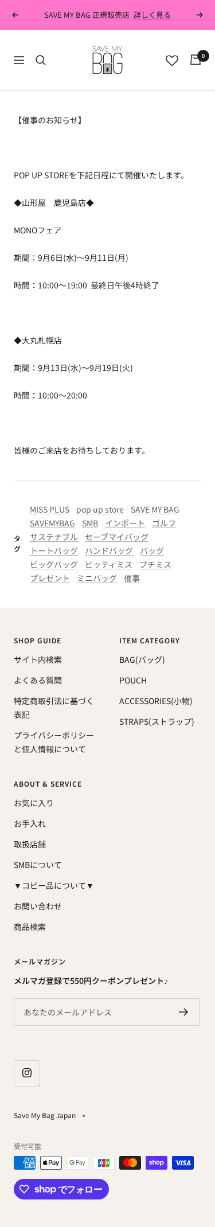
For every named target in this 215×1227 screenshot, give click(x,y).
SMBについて (38, 864)
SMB (90, 523)
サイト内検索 (38, 659)
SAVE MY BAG (155, 509)
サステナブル (54, 536)
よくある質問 (38, 680)
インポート (125, 523)
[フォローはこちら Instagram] (27, 1073)
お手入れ (30, 823)
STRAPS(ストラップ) (156, 721)
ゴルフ (164, 523)
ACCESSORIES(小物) (156, 700)
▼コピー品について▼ (54, 885)
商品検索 (30, 926)
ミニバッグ (97, 578)
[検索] (41, 60)
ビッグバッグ (54, 564)
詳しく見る (152, 14)
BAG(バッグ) (142, 659)
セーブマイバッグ (116, 536)
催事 (132, 578)
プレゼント (50, 578)
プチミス (155, 564)
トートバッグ (54, 550)
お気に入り (34, 802)
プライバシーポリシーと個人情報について (54, 742)
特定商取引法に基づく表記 (54, 707)
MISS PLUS (49, 509)
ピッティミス (108, 564)
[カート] (195, 59)
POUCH (133, 680)
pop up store (100, 509)
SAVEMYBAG (52, 523)
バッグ (152, 550)
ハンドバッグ (109, 550)
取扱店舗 (30, 844)
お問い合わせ (38, 906)
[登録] (184, 1012)
